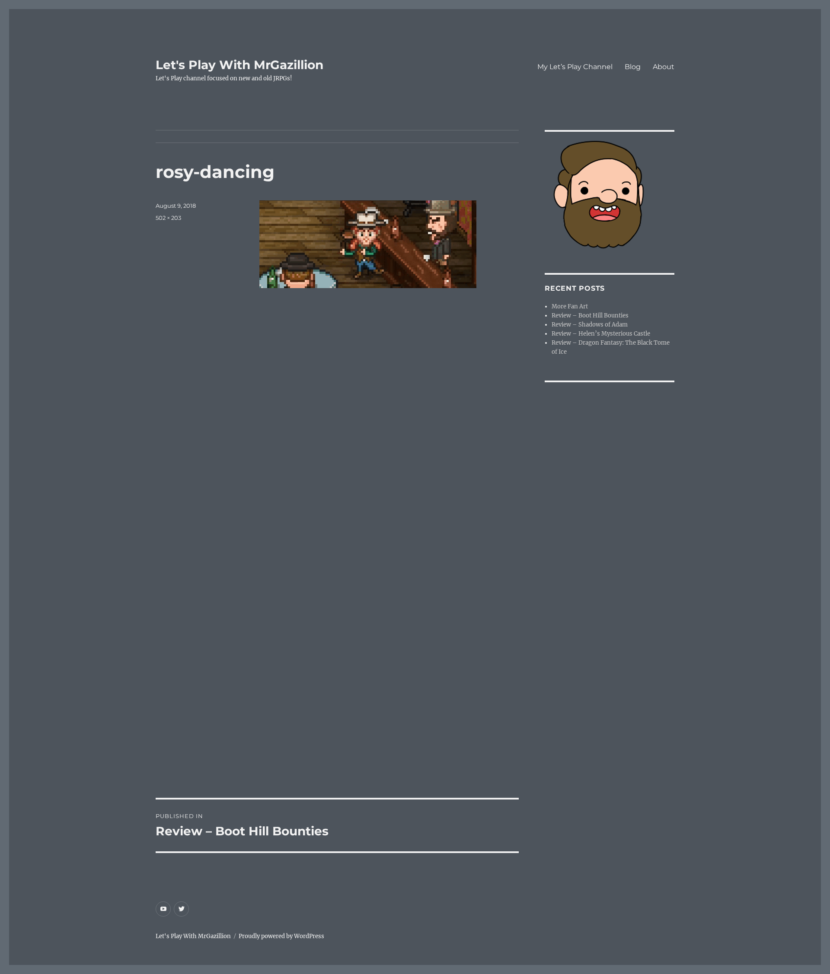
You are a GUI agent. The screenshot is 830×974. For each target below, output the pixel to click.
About (663, 67)
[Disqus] (337, 444)
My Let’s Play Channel (575, 67)
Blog (633, 67)
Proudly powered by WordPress (281, 936)
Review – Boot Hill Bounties (590, 315)
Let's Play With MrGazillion (239, 64)
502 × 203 (168, 217)
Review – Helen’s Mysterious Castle (601, 333)
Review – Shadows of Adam (590, 324)
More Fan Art (570, 306)
